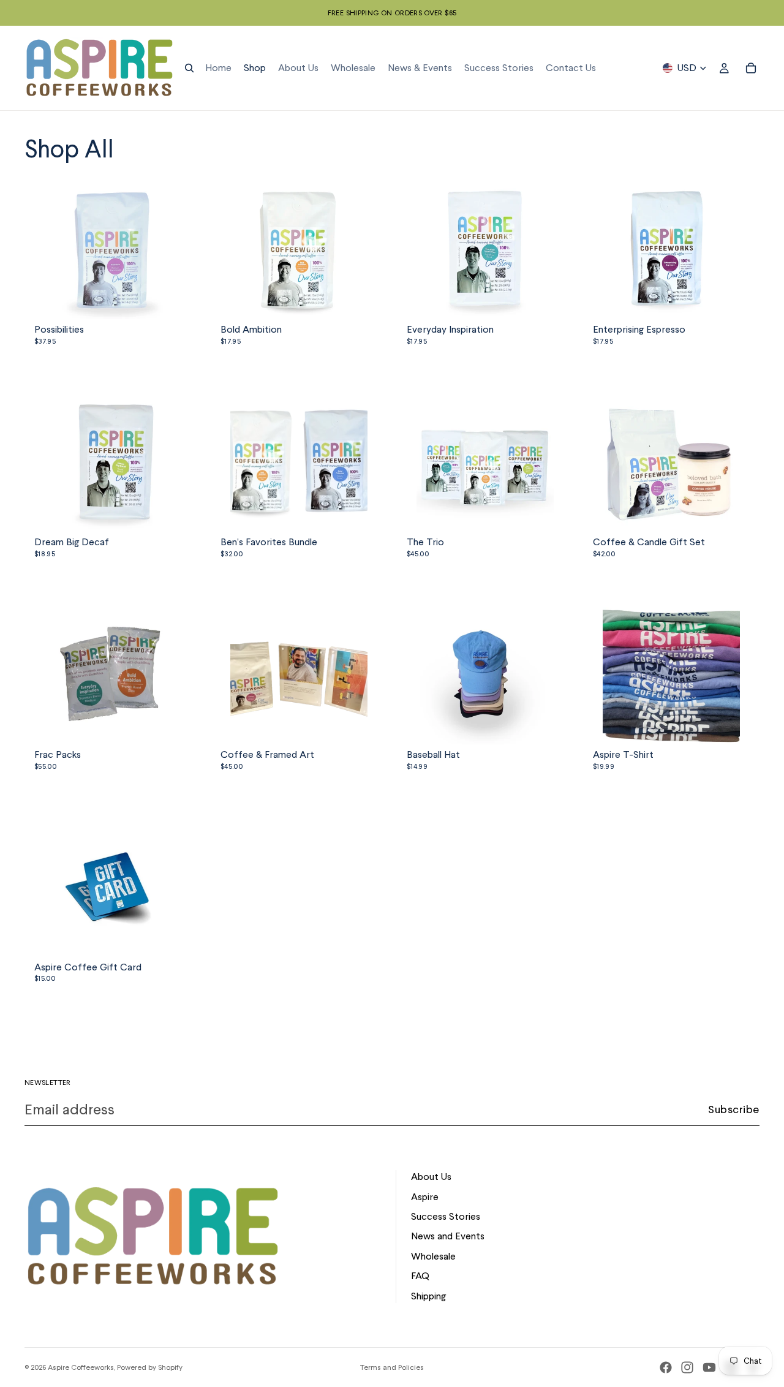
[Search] (189, 68)
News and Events (447, 1236)
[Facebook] (665, 1367)
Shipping (428, 1296)
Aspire (425, 1196)
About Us (431, 1176)
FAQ (420, 1275)
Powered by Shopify (150, 1367)
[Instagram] (687, 1367)
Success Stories (445, 1216)
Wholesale (433, 1256)
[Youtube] (709, 1367)
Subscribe (734, 1109)
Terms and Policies (392, 1367)
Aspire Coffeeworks (81, 1367)
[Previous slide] (57, 250)
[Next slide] (167, 250)
